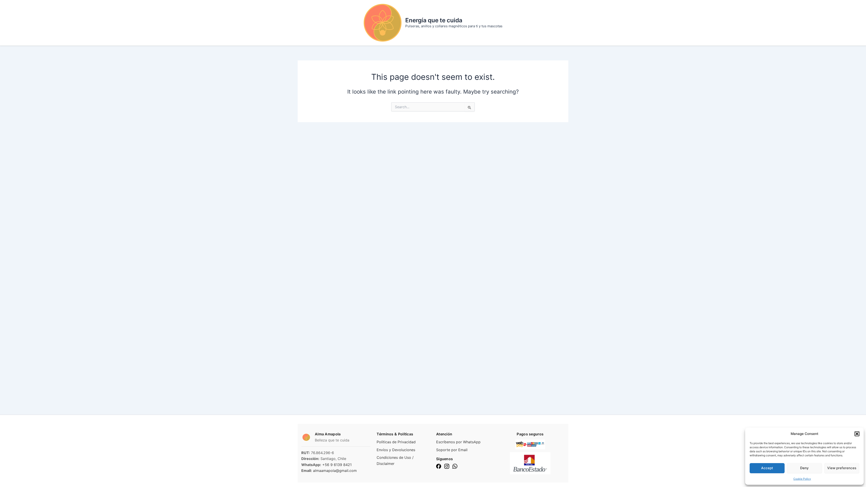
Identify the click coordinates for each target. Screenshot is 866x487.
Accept (767, 468)
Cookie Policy (802, 478)
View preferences (841, 468)
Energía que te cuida (433, 20)
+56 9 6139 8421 (337, 464)
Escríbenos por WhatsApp (458, 442)
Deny (804, 468)
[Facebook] (438, 466)
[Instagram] (446, 466)
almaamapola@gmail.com (335, 470)
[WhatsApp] (454, 466)
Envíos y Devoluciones (396, 450)
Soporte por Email (452, 450)
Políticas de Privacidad (396, 442)
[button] (857, 434)
